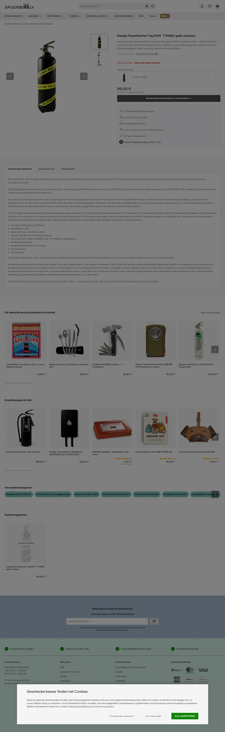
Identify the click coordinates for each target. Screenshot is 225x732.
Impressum (108, 706)
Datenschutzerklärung (79, 706)
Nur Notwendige (153, 716)
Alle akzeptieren (185, 716)
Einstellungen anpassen (121, 716)
